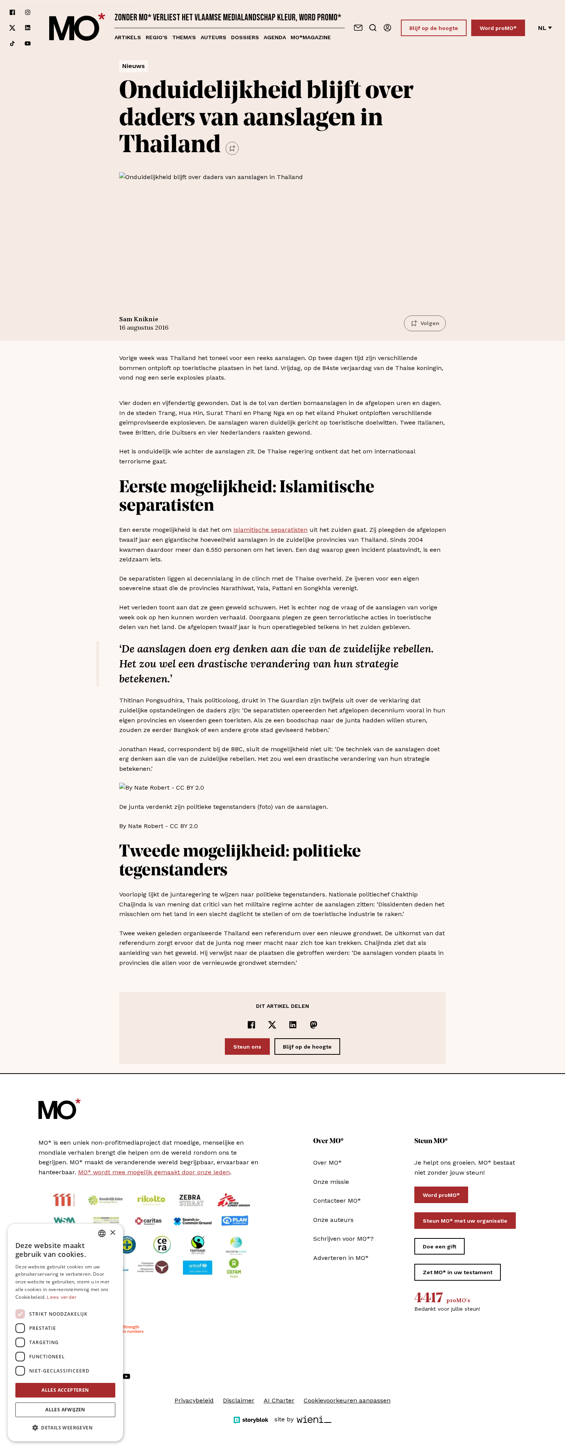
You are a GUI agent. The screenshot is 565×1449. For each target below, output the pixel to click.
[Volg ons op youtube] (28, 43)
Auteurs (213, 37)
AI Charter (279, 1400)
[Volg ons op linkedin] (28, 28)
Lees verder (61, 1297)
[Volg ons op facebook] (12, 12)
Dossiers (245, 37)
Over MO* (327, 1162)
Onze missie (331, 1181)
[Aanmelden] (387, 27)
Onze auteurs (333, 1219)
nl (542, 28)
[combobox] (102, 1233)
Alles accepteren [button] (65, 1390)
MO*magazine (311, 37)
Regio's (157, 37)
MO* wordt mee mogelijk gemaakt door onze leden (154, 1172)
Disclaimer (238, 1400)
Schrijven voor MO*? (343, 1238)
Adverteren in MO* (341, 1257)
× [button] (112, 1233)
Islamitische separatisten (270, 529)
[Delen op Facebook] (251, 1025)
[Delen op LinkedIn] (293, 1025)
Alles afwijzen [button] (65, 1409)
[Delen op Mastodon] (313, 1025)
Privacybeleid (194, 1400)
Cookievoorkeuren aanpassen (347, 1400)
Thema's (184, 37)
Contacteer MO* (337, 1200)
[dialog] (65, 1332)
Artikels (128, 37)
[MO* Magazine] (77, 27)
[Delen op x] (272, 1025)
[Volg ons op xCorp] (12, 28)
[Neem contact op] (358, 27)
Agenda (275, 37)
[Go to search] (373, 27)
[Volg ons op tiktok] (12, 43)
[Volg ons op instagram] (28, 12)
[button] (65, 1428)
